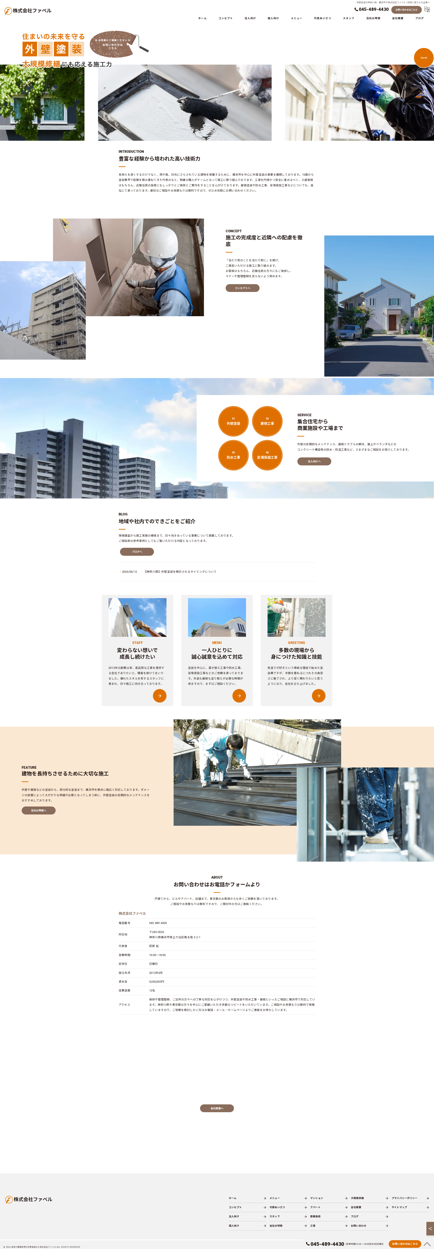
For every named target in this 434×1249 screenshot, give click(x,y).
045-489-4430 (158, 923)
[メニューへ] (239, 696)
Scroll (424, 58)
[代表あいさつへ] (319, 696)
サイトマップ (399, 1207)
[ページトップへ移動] (427, 1244)
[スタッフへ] (159, 696)
